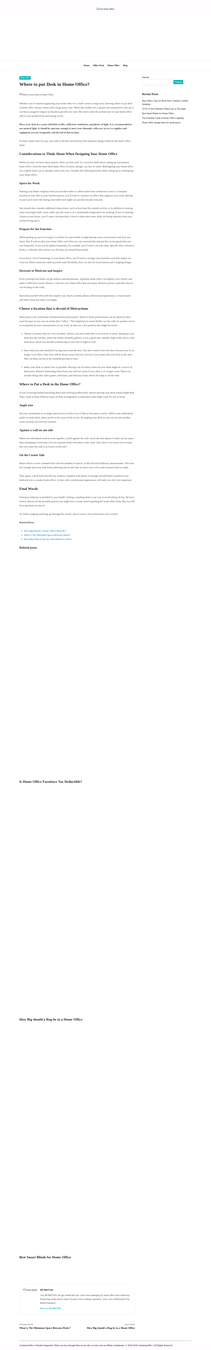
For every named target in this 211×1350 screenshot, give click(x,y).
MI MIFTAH (46, 1290)
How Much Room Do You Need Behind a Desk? (48, 539)
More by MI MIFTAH (50, 1308)
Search (145, 77)
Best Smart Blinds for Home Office (158, 113)
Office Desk (98, 65)
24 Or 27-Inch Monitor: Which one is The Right (164, 109)
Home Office (114, 65)
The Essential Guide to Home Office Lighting (163, 118)
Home (86, 65)
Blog (125, 65)
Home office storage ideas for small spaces (161, 122)
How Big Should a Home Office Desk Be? (45, 531)
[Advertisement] (105, 39)
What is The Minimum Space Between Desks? (47, 535)
